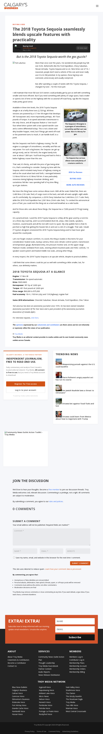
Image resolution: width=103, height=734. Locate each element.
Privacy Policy (29, 731)
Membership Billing (77, 672)
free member (54, 489)
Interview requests (29, 48)
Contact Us (12, 666)
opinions (19, 325)
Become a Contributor (17, 663)
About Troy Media (15, 657)
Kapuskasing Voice (46, 690)
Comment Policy (54, 731)
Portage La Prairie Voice (49, 711)
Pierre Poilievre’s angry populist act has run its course (74, 378)
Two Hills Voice (72, 705)
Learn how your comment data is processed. (63, 569)
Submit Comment (80, 563)
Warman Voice (72, 708)
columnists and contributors (48, 325)
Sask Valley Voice (73, 687)
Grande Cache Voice (20, 708)
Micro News (44, 696)
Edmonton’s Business (21, 699)
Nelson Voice (44, 699)
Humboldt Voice (18, 711)
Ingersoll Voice (45, 687)
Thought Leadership (46, 663)
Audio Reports (44, 672)
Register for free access (26, 384)
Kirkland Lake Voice (47, 693)
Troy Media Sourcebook (48, 666)
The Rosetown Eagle (74, 699)
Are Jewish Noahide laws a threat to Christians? (75, 391)
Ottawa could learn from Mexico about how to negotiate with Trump (73, 417)
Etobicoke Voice (18, 702)
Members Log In (76, 657)
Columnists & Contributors (18, 660)
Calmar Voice (17, 693)
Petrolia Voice (44, 708)
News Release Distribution (49, 675)
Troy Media (18, 334)
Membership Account (78, 666)
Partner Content (45, 669)
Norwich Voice (45, 702)
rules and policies (56, 501)
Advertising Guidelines (70, 731)
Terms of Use (41, 731)
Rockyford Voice (45, 714)
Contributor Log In (76, 660)
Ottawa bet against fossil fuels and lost (75, 404)
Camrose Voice (18, 696)
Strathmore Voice (73, 690)
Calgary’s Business (19, 690)
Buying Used (19, 24)
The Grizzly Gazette (74, 696)
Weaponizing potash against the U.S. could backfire (75, 365)
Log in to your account (25, 390)
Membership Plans (76, 663)
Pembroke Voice (45, 705)
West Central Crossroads (76, 711)
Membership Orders (77, 669)
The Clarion (70, 693)
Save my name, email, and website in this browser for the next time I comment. (48, 557)
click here (34, 318)
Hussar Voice (17, 714)
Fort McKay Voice (19, 705)
